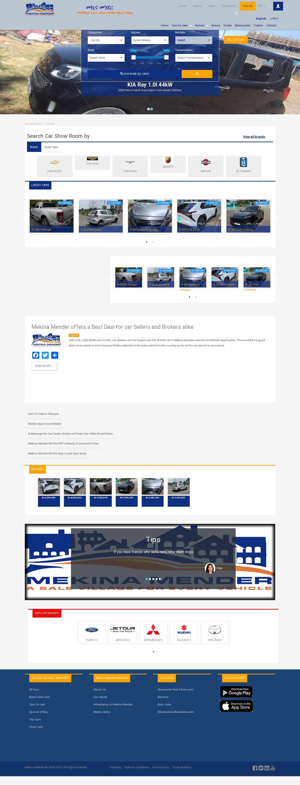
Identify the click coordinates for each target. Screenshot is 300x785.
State (91, 50)
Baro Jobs (164, 704)
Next (276, 218)
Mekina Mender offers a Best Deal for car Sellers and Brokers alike (112, 327)
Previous (24, 218)
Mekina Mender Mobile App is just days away (57, 453)
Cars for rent (37, 704)
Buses (216, 25)
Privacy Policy (161, 767)
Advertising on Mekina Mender (113, 704)
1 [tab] (149, 110)
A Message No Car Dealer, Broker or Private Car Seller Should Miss (70, 433)
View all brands (254, 136)
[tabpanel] (52, 219)
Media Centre (102, 712)
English (261, 18)
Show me (136, 73)
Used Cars (36, 727)
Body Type (51, 147)
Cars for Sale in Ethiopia (43, 413)
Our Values (100, 697)
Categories (95, 32)
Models (180, 32)
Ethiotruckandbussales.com (176, 712)
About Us (100, 689)
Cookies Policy (181, 767)
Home (164, 25)
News (212, 6)
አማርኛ (274, 18)
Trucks (227, 25)
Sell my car (235, 39)
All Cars (34, 689)
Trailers (258, 25)
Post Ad (247, 6)
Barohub (163, 697)
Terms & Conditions (137, 767)
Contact (271, 25)
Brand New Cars (39, 697)
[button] (11, 57)
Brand (34, 147)
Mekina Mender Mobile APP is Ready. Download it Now (63, 443)
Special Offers (38, 712)
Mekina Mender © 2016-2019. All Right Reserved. (56, 767)
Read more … (44, 366)
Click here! (278, 6)
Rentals (200, 25)
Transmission (184, 50)
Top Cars (35, 719)
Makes (135, 32)
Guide (182, 6)
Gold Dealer (229, 6)
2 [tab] (152, 110)
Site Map (115, 767)
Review (197, 6)
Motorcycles (242, 25)
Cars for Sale (180, 25)
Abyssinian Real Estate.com (175, 689)
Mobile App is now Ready (44, 423)
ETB (260, 5)
